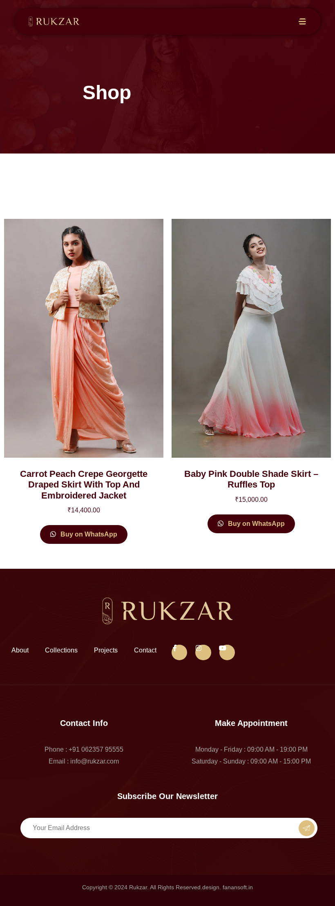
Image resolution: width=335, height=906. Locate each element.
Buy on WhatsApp (88, 534)
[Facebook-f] (179, 652)
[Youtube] (227, 652)
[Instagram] (203, 652)
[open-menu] (302, 22)
